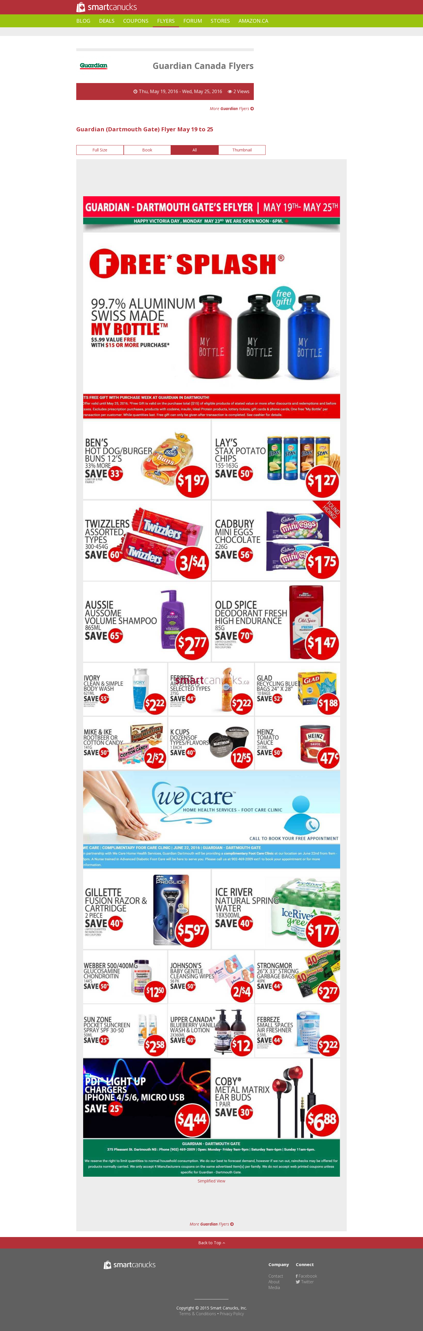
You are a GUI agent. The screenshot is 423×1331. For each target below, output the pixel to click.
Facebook (307, 1276)
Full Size (99, 150)
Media (274, 1287)
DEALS (107, 20)
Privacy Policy (232, 1313)
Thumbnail (242, 150)
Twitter (307, 1281)
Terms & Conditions (197, 1313)
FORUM (192, 20)
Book (147, 150)
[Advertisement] (181, 32)
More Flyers (230, 108)
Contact (275, 1276)
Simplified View (211, 1181)
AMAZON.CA (253, 20)
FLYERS (166, 20)
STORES (220, 20)
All (195, 150)
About (274, 1281)
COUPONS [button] (135, 20)
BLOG (83, 20)
